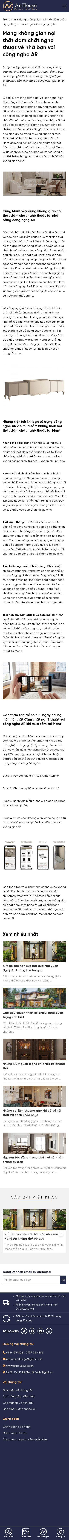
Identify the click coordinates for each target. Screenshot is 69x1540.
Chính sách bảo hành (16, 1427)
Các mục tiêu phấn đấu (18, 1403)
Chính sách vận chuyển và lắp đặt (25, 1439)
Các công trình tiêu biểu (18, 1396)
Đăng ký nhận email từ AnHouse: (27, 1272)
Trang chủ (9, 19)
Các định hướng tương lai (19, 1409)
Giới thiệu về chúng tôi (17, 1390)
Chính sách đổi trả (15, 1433)
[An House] (20, 6)
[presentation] (8, 1233)
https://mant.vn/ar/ (20, 896)
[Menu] (64, 6)
